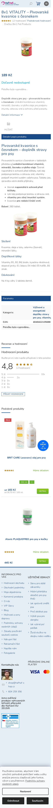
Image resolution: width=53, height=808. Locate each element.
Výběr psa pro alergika (37, 618)
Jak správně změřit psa (39, 605)
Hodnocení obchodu (14, 583)
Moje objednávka (12, 592)
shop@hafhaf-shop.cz (16, 684)
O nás (7, 601)
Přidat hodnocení (13, 394)
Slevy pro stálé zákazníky (37, 585)
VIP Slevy (9, 605)
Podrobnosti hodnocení (39, 20)
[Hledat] (31, 4)
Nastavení (25, 791)
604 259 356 (15, 691)
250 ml (24, 482)
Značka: (17, 24)
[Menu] (46, 4)
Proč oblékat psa (38, 611)
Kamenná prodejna (13, 596)
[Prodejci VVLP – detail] (10, 720)
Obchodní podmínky (14, 587)
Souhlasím (37, 800)
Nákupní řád (10, 639)
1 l (32, 482)
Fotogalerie (9, 652)
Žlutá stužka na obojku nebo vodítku (40, 634)
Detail (42, 491)
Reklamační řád (12, 643)
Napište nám (10, 648)
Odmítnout (13, 800)
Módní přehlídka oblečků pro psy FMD (38, 595)
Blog (6, 610)
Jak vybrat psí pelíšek (37, 626)
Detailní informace (10, 114)
